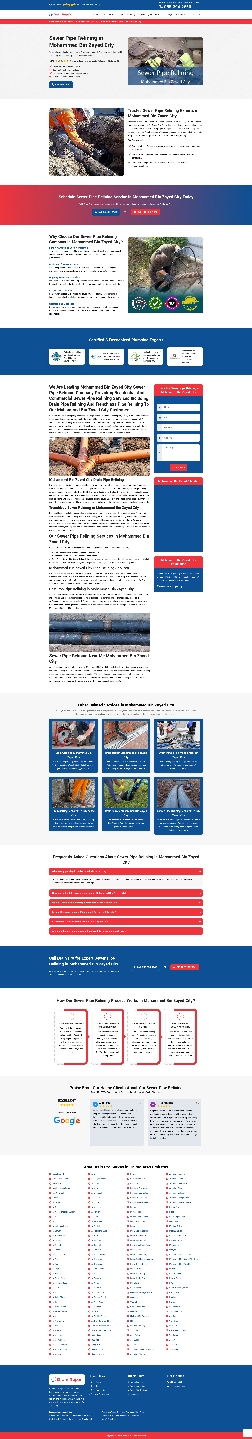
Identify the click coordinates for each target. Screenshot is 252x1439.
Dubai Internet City (138, 1240)
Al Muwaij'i (96, 1202)
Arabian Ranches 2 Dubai (102, 1321)
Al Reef (94, 1235)
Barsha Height (97, 1354)
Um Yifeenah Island (177, 1330)
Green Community (138, 1306)
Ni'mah (172, 1283)
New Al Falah (175, 1278)
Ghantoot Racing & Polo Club (142, 1292)
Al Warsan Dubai (98, 1297)
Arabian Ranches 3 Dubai (102, 1325)
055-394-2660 (177, 7)
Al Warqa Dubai (98, 1292)
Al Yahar (95, 1311)
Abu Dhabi (56, 1183)
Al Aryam (56, 1221)
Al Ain (54, 1207)
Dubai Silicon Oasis (138, 1264)
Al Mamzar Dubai (59, 1344)
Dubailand (134, 1283)
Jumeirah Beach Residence (142, 1349)
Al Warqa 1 (96, 1283)
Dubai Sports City (137, 1273)
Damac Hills (135, 1212)
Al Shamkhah (97, 1264)
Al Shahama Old (98, 1254)
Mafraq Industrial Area (179, 1235)
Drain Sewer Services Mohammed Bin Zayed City (77, 21)
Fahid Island (135, 1287)
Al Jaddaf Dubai (59, 1297)
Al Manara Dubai (59, 1349)
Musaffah (173, 1268)
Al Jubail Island (59, 1306)
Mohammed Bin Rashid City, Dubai (184, 1259)
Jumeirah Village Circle (179, 1197)
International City (137, 1325)
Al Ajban (56, 1216)
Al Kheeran (57, 1335)
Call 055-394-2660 (107, 212)
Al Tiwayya (96, 1278)
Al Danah (56, 1249)
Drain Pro (125, 1435)
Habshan (134, 1311)
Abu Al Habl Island (60, 1178)
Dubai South (135, 1268)
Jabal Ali (134, 1330)
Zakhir (172, 1340)
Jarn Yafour (135, 1335)
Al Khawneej (57, 1325)
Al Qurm (94, 1216)
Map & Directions (109, 1419)
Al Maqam (95, 1174)
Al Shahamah (97, 1259)
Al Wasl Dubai (97, 1302)
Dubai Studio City (137, 1278)
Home (95, 14)
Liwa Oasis (174, 1221)
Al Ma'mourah (58, 1340)
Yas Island (173, 1335)
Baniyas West (97, 1349)
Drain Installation (118, 495)
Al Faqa (55, 1268)
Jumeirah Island (176, 1178)
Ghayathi (134, 1302)
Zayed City (173, 1344)
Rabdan (172, 1297)
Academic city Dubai (61, 1188)
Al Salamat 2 (97, 1245)
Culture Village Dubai (139, 1202)
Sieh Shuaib (174, 1321)
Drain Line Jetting (127, 14)
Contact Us (195, 14)
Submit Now (178, 467)
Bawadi (133, 1174)
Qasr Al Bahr (174, 1292)
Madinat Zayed (175, 1231)
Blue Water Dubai (137, 1178)
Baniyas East (97, 1344)
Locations (134, 1394)
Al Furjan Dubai (58, 1278)
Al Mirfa (94, 1188)
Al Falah (55, 1264)
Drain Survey (96, 1386)
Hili (131, 1321)
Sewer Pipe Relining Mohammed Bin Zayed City (120, 21)
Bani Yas (95, 1340)
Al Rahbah (95, 1226)
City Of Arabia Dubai (139, 1197)
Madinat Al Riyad (176, 1226)
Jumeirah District (137, 1354)
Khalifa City (174, 1207)
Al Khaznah (57, 1330)
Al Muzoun (96, 1207)
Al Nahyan (95, 1212)
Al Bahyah (56, 1231)
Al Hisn (55, 1287)
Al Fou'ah (56, 1273)
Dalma (133, 1207)
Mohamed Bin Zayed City (180, 1254)
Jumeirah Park (175, 1188)
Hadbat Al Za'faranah (139, 1316)
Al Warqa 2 (96, 1287)
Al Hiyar (55, 1292)
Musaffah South (176, 1273)
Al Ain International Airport (63, 1212)
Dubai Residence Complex (141, 1259)
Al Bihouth (56, 1245)
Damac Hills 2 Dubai (139, 1216)
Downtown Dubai (137, 1221)
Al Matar (95, 1183)
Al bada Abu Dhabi (60, 1226)
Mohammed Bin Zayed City (181, 1264)
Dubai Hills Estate (138, 1235)
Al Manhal (56, 1354)
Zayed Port (174, 1349)
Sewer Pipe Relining (138, 1390)
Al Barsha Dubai (59, 1235)
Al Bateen (56, 1240)
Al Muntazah (96, 1193)
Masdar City (174, 1245)
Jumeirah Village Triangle (180, 1202)
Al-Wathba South (98, 1316)
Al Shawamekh (97, 1268)
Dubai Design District (139, 1231)
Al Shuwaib (96, 1273)
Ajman (55, 1197)
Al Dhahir (56, 1259)
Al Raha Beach (97, 1221)
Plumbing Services (149, 14)
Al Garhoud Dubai (59, 1283)
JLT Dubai (134, 1340)
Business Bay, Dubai (139, 1193)
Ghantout (134, 1297)
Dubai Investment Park (140, 1245)
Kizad (171, 1212)
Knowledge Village (177, 1216)
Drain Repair (109, 14)
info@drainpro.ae (177, 1386)
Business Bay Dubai (138, 1188)
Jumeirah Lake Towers (179, 1183)
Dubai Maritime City (138, 1254)
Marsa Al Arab (175, 1240)
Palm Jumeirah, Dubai (178, 1287)
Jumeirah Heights (177, 1174)
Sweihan (173, 1325)
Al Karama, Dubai (59, 1311)
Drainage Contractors (174, 14)
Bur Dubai (134, 1183)
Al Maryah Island (98, 1178)
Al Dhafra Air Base (60, 1254)
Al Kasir (55, 1316)
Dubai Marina (136, 1249)
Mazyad (172, 1249)
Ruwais (172, 1302)
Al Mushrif (95, 1197)
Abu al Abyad (58, 1174)
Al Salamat (96, 1240)
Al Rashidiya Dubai (99, 1231)
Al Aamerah (57, 1202)
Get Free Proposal (147, 212)
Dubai (132, 1226)
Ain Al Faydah (58, 1193)
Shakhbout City (175, 1311)
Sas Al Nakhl (174, 1306)
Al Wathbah (96, 1306)
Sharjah (172, 1316)
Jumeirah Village (176, 1193)
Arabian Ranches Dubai (101, 1330)
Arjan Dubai (96, 1335)
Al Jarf (55, 1302)
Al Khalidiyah (58, 1321)
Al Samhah (96, 1249)
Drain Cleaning (136, 1382)
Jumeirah (134, 1344)
